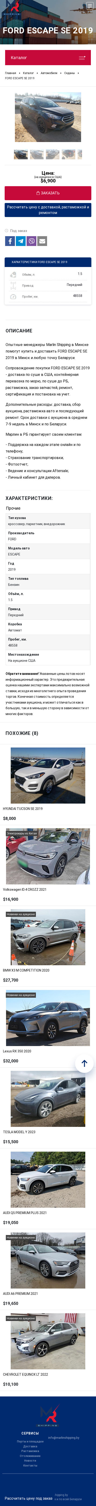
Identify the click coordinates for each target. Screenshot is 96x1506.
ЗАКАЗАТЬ (50, 193)
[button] (10, 241)
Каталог (19, 57)
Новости (30, 1460)
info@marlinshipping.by (63, 1437)
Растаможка (30, 1451)
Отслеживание (30, 1456)
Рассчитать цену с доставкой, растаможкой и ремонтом (48, 210)
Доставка (30, 1446)
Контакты (30, 1465)
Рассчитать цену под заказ (28, 1498)
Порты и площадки (30, 1441)
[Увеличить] (48, 117)
